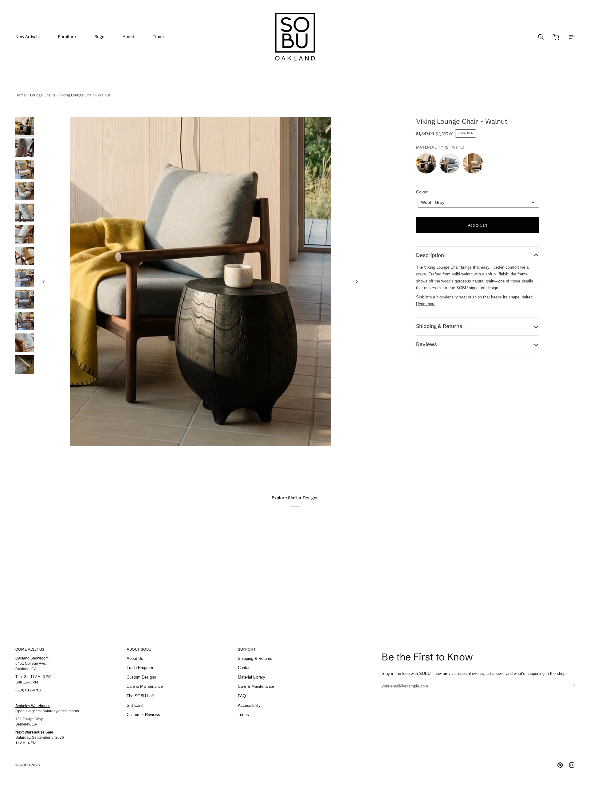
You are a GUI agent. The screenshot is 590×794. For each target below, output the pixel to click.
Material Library (251, 677)
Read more (425, 304)
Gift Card (135, 705)
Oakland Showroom (32, 658)
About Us (135, 658)
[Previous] (43, 281)
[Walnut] (427, 165)
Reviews (426, 344)
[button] (71, 36)
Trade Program (140, 667)
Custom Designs (141, 677)
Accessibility (249, 705)
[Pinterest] (560, 765)
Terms (243, 714)
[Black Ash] (473, 165)
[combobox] (478, 202)
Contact (245, 667)
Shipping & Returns (439, 326)
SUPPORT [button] (247, 649)
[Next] (356, 281)
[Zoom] (200, 281)
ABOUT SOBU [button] (139, 649)
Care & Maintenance (145, 686)
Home (20, 95)
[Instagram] (572, 765)
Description (430, 255)
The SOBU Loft (140, 696)
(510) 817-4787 (28, 690)
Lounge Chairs (42, 95)
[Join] (569, 685)
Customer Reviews (143, 714)
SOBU (24, 765)
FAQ (242, 696)
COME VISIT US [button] (29, 649)
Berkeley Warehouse (32, 706)
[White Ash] (451, 165)
